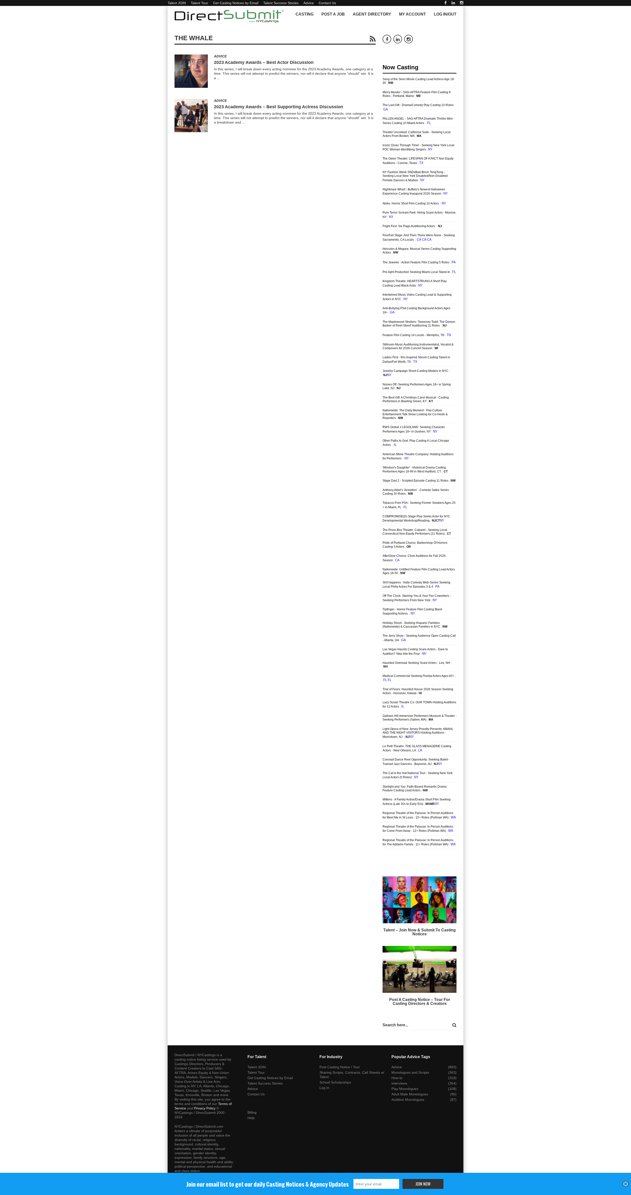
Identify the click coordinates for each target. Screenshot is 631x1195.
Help (251, 1118)
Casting (305, 14)
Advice (308, 3)
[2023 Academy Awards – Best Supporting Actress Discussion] (191, 115)
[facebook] (445, 3)
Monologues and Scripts (410, 1072)
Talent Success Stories (280, 3)
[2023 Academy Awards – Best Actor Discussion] (191, 71)
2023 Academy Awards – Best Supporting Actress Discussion (278, 106)
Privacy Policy (204, 1108)
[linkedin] (453, 3)
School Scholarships (335, 1082)
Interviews (399, 1083)
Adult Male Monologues (409, 1094)
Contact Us (327, 3)
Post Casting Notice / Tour (339, 1067)
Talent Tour (199, 3)
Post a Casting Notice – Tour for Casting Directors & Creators (419, 1001)
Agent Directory (372, 14)
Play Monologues (404, 1089)
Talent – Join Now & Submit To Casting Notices (419, 932)
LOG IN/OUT (445, 14)
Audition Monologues (407, 1100)
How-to (397, 1078)
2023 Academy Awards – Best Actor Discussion (264, 62)
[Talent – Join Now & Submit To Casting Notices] (419, 899)
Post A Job (333, 14)
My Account (412, 14)
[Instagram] (461, 3)
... (218, 78)
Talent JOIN (177, 3)
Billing (252, 1112)
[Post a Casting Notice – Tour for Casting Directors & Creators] (419, 969)
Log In (324, 1088)
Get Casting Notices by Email (235, 3)
